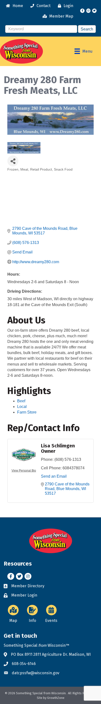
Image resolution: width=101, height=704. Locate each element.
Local (22, 407)
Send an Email (54, 476)
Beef (21, 401)
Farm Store (27, 412)
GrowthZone (55, 698)
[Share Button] (12, 160)
